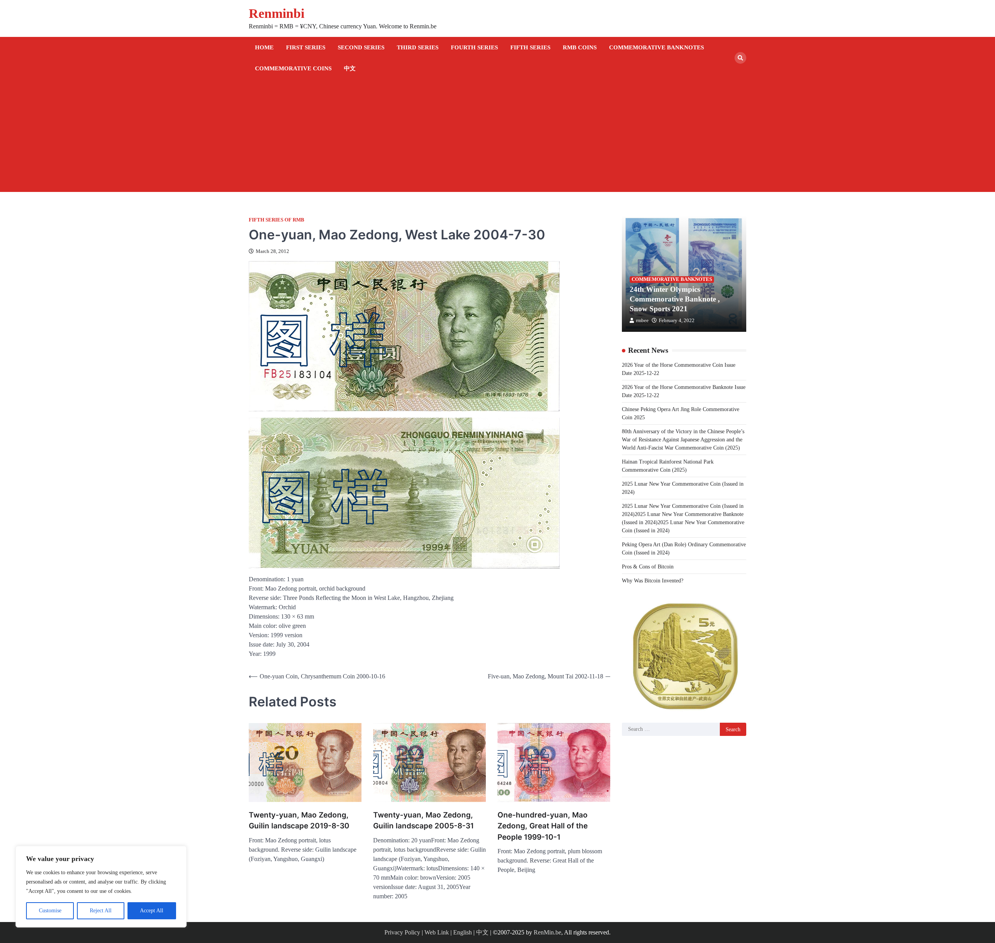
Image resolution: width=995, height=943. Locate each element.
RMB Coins (580, 47)
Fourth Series (474, 47)
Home (264, 47)
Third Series (417, 47)
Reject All (101, 910)
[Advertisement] (497, 137)
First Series (305, 47)
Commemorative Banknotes (656, 47)
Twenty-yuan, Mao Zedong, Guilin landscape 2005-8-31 (423, 821)
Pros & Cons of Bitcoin (648, 566)
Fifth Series (530, 47)
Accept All (151, 910)
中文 (350, 68)
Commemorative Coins (293, 68)
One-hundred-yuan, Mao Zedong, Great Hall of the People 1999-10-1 (543, 826)
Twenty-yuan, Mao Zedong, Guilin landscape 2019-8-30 (299, 821)
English (462, 932)
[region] (101, 886)
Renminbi (276, 13)
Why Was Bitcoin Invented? (652, 580)
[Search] (740, 58)
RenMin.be (547, 932)
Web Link (436, 932)
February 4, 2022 (677, 320)
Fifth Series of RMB (276, 220)
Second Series (361, 47)
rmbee (642, 320)
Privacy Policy (402, 932)
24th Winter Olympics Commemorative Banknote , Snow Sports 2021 (675, 299)
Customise (50, 910)
